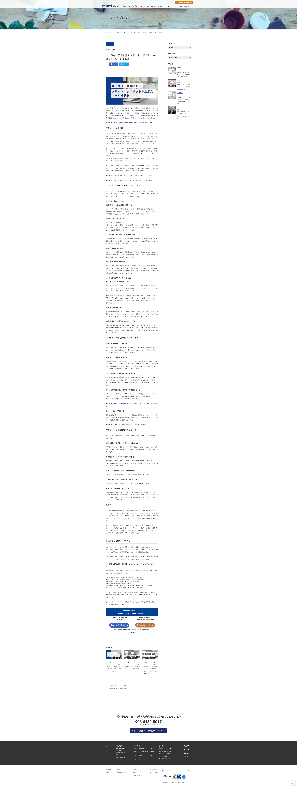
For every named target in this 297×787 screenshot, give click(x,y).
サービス (131, 6)
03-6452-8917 (132, 632)
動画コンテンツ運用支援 (165, 753)
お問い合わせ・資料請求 (184, 2)
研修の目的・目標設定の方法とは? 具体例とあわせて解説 (130, 424)
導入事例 (137, 6)
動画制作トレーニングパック (166, 748)
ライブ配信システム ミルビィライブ (143, 755)
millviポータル (137, 570)
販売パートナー (136, 772)
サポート (173, 6)
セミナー (143, 6)
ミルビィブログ (116, 32)
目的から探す (116, 6)
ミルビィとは (166, 6)
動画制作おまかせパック (165, 751)
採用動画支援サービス (164, 758)
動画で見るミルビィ (122, 772)
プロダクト (125, 6)
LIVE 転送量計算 (136, 775)
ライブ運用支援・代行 (164, 756)
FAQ (108, 772)
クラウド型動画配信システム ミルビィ (143, 748)
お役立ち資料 (159, 6)
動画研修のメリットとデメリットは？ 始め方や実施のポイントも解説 (133, 175)
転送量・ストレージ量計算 (152, 772)
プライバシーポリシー (137, 769)
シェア (115, 64)
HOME (107, 32)
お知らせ (153, 6)
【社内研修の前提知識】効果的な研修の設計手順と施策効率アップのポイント (135, 122)
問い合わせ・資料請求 (151, 769)
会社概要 (109, 769)
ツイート (124, 64)
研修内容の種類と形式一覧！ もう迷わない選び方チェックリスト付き (133, 180)
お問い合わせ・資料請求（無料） (148, 731)
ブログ (148, 6)
